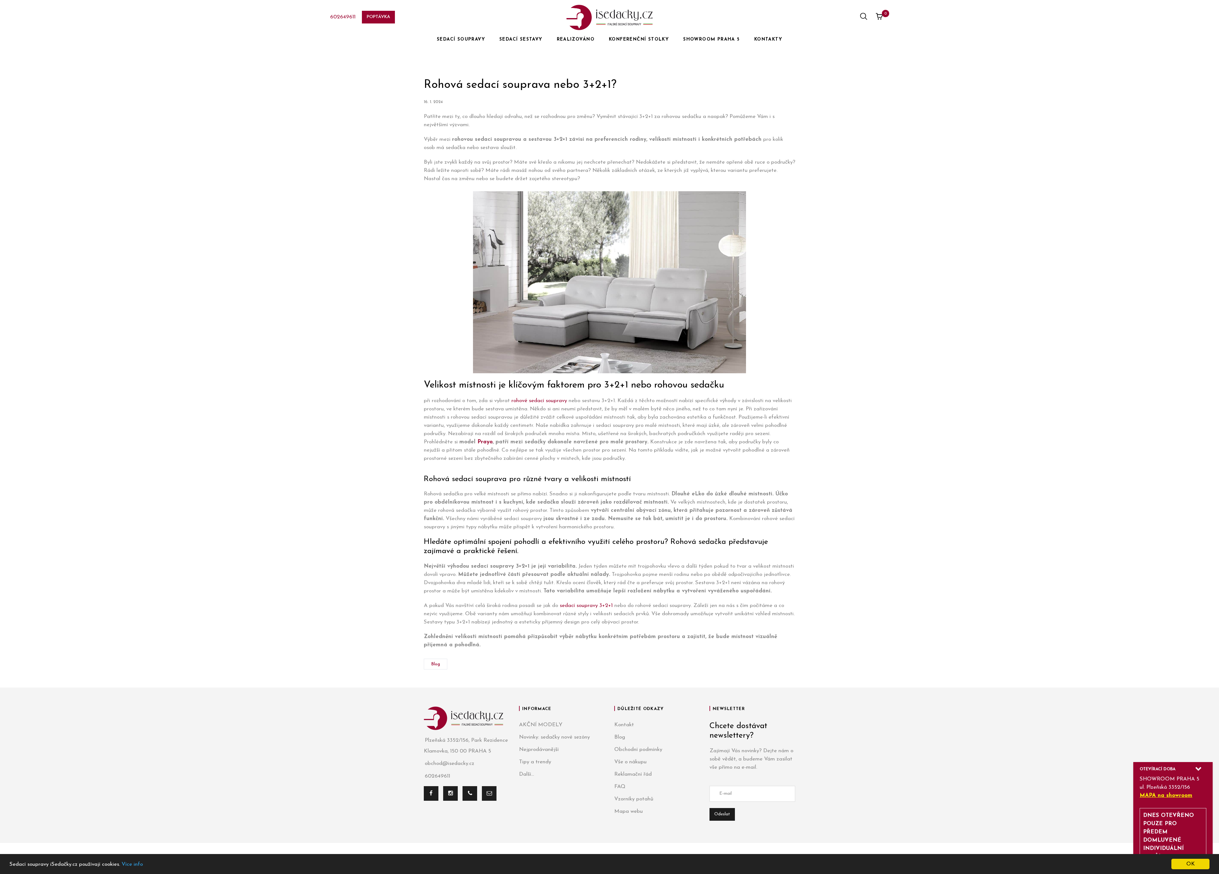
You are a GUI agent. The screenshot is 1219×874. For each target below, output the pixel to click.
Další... (526, 774)
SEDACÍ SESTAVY (521, 39)
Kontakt (624, 724)
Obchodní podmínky (638, 749)
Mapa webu (628, 811)
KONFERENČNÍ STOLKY (639, 39)
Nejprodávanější (539, 749)
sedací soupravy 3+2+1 (586, 605)
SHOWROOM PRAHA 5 (711, 39)
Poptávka (378, 17)
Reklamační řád (633, 774)
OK (1190, 864)
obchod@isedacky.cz (449, 763)
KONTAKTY (768, 39)
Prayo (485, 442)
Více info (132, 864)
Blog (435, 664)
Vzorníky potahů (633, 799)
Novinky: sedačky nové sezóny (554, 737)
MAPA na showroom (1166, 795)
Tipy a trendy (535, 762)
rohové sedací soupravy (539, 400)
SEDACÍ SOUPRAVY (461, 39)
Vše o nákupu (630, 762)
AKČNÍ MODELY (541, 724)
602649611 (343, 17)
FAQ (619, 786)
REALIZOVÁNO (576, 39)
